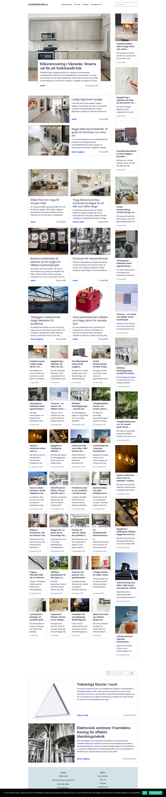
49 (132, 673)
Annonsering (67, 4)
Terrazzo (120, 323)
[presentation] (33, 47)
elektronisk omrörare (93, 743)
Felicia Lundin (78, 222)
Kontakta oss (96, 4)
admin (42, 86)
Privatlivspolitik (155, 793)
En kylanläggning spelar (126, 377)
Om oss (77, 4)
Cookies (85, 4)
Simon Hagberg (78, 152)
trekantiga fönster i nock (86, 691)
